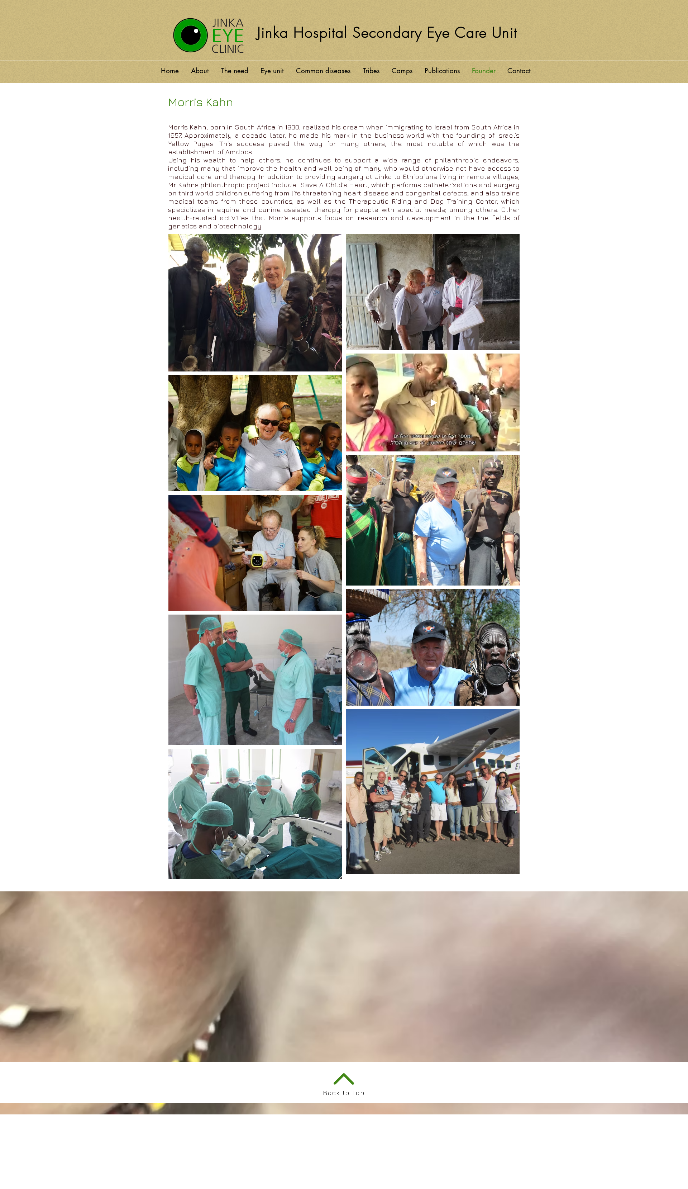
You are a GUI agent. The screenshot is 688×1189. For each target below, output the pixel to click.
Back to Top (344, 1092)
